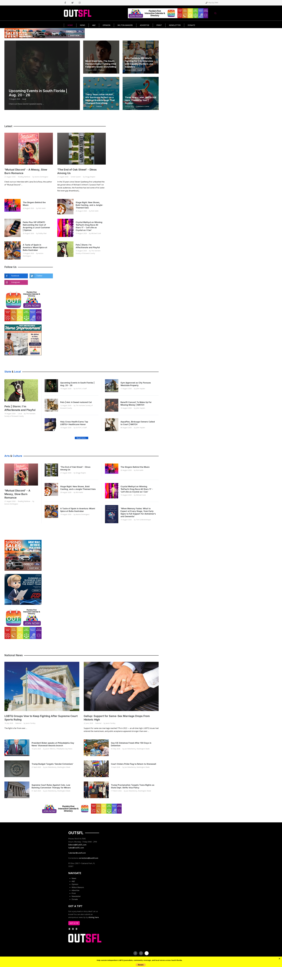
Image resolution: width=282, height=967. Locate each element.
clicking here (93, 917)
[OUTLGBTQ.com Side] (23, 305)
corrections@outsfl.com (88, 858)
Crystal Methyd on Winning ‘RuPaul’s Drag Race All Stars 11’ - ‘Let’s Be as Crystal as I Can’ (137, 489)
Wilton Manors (78, 887)
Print (74, 893)
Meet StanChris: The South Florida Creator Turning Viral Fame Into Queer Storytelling (100, 64)
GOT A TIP (74, 923)
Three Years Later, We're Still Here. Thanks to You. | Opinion (140, 100)
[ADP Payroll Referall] (23, 589)
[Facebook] (65, 2)
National (18, 723)
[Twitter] (72, 2)
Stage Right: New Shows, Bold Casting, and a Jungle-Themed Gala (89, 205)
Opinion (75, 884)
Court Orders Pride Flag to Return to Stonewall (133, 764)
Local (24, 99)
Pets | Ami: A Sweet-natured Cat (76, 402)
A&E (73, 881)
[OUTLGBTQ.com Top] (168, 13)
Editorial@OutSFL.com (77, 845)
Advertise (75, 890)
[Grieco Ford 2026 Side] (23, 555)
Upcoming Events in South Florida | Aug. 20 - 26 (38, 93)
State (7, 371)
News (74, 878)
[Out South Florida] (77, 13)
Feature (101, 70)
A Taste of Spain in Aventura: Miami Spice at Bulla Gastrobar (35, 247)
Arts (7, 455)
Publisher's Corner (142, 106)
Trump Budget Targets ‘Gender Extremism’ (52, 764)
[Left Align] (279, 959)
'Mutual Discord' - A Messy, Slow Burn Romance (17, 494)
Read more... (81, 438)
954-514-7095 (213, 3)
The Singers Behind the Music (135, 467)
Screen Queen (76, 177)
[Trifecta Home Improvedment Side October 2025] (23, 339)
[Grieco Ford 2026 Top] (45, 33)
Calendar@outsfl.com (77, 853)
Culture (17, 455)
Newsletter (76, 896)
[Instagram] (79, 2)
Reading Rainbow (24, 177)
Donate (75, 899)
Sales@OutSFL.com (76, 847)
